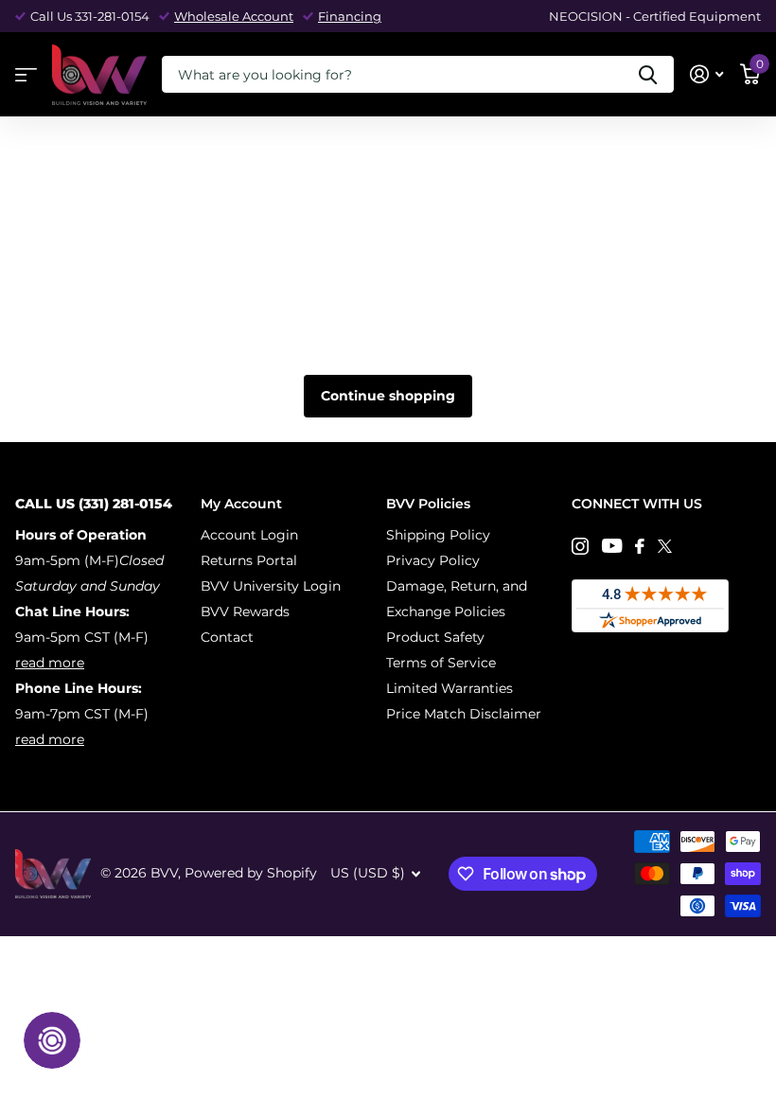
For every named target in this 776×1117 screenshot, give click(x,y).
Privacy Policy (433, 560)
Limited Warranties (449, 688)
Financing (349, 16)
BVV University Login (271, 585)
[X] (665, 546)
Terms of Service (441, 662)
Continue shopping (388, 395)
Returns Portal (249, 560)
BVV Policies (428, 503)
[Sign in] (706, 74)
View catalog (26, 75)
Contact (227, 637)
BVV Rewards (245, 611)
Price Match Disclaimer (463, 713)
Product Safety (435, 637)
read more (49, 662)
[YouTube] (612, 546)
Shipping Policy (438, 534)
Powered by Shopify (251, 872)
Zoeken (648, 74)
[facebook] (639, 546)
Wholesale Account (233, 16)
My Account (241, 503)
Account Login (249, 534)
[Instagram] (580, 546)
